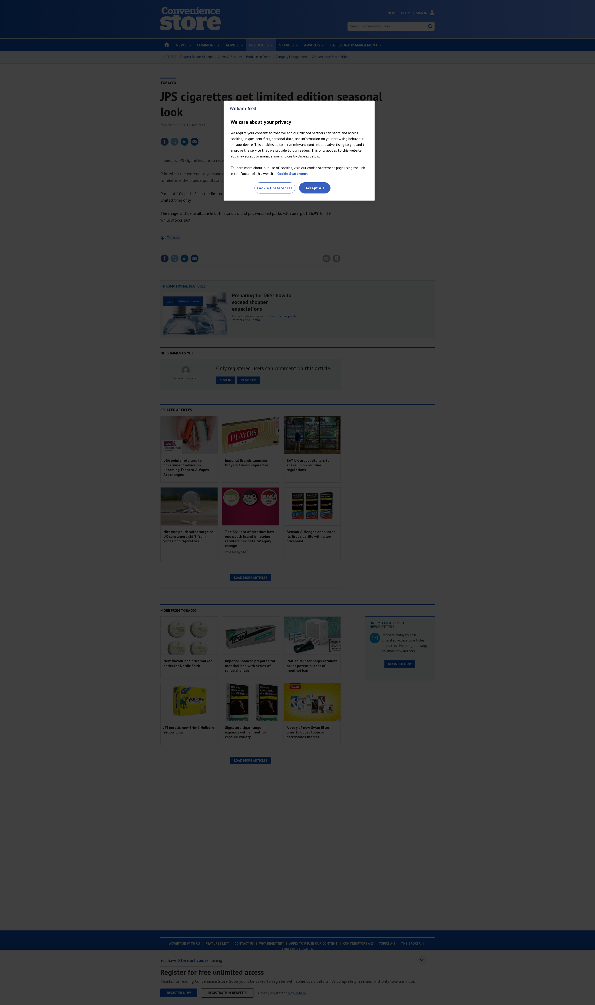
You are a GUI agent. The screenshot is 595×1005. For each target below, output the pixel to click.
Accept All (315, 188)
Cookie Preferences (275, 188)
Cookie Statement (292, 173)
